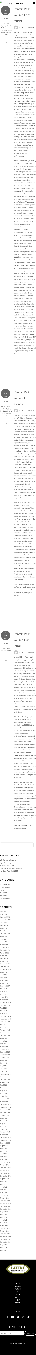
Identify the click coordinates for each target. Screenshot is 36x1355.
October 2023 (5, 933)
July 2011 (3, 1181)
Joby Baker (3, 411)
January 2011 (4, 1198)
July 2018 (3, 1008)
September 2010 (5, 1209)
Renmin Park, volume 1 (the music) (22, 15)
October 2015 (5, 1052)
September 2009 (5, 1242)
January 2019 (4, 1000)
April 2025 (3, 922)
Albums (18, 1289)
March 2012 (4, 1159)
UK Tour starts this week (8, 860)
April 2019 (3, 994)
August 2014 (4, 1082)
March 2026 (4, 914)
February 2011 (5, 1195)
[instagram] (23, 1317)
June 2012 (3, 1151)
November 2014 (5, 1077)
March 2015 (4, 1071)
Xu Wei (3, 32)
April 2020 (3, 977)
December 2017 (5, 1016)
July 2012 (3, 1148)
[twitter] (18, 1317)
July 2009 (3, 1247)
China (3, 406)
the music (8, 28)
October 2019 (5, 986)
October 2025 (5, 917)
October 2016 (5, 1035)
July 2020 (3, 972)
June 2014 (3, 1088)
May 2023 (3, 939)
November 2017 (5, 1019)
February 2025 (5, 925)
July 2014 (3, 1085)
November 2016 (5, 1033)
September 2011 (5, 1176)
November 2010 (5, 1203)
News (6, 18)
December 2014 (5, 1074)
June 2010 (3, 1217)
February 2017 (5, 1030)
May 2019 (3, 991)
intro (8, 648)
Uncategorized (5, 898)
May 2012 (3, 1154)
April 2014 (3, 1093)
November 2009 (5, 1236)
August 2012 (4, 1146)
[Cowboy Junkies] (11, 3)
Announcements (5, 884)
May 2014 (3, 1090)
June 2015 (3, 1063)
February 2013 (5, 1132)
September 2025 (5, 920)
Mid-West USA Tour (7, 865)
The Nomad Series (6, 30)
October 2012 (5, 1143)
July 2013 (3, 1118)
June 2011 (3, 1184)
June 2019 (3, 989)
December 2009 (5, 1234)
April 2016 (3, 1044)
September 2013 (5, 1112)
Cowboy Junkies (5, 887)
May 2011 (3, 1187)
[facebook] (7, 1317)
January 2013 (4, 1135)
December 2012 (5, 1137)
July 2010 (3, 1214)
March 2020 (4, 980)
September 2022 (5, 950)
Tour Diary (3, 895)
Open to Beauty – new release (10, 863)
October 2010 (5, 1206)
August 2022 (4, 953)
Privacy (18, 1303)
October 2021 (5, 964)
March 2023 (4, 942)
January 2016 (4, 1046)
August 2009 (4, 1245)
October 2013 (5, 1110)
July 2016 (3, 1038)
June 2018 (3, 1011)
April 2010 (3, 1223)
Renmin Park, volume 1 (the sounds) (22, 398)
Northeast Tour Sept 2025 (9, 871)
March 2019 (4, 997)
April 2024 (3, 931)
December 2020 (5, 967)
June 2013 (3, 1121)
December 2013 (5, 1104)
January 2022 (4, 961)
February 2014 (5, 1099)
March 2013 (4, 1129)
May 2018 (3, 1013)
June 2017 (3, 1024)
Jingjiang (3, 26)
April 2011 (3, 1190)
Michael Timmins (26, 27)
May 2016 (3, 1041)
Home (18, 1283)
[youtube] (12, 1317)
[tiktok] (28, 1317)
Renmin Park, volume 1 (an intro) (22, 640)
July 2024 (3, 928)
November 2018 (5, 1002)
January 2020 (4, 983)
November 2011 (5, 1170)
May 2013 (3, 1123)
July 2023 (3, 936)
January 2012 (4, 1165)
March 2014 (4, 1096)
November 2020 (5, 969)
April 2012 (3, 1157)
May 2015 (3, 1066)
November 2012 (5, 1140)
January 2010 (4, 1231)
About (18, 1286)
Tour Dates (4, 893)
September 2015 (5, 1055)
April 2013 (3, 1126)
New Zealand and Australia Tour (11, 868)
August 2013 (4, 1115)
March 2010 (4, 1225)
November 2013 (5, 1107)
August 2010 (4, 1212)
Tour (18, 1294)
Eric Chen (6, 23)
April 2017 (3, 1027)
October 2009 (5, 1239)
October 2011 (5, 1173)
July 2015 (3, 1060)
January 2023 (4, 944)
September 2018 (5, 1005)
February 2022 (5, 958)
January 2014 (4, 1102)
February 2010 (5, 1228)
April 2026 (3, 911)
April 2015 (3, 1068)
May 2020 (3, 975)
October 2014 (5, 1079)
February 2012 (5, 1162)
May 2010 (3, 1220)
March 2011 (4, 1192)
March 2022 (4, 956)
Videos (18, 1297)
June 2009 (3, 1250)
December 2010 (5, 1201)
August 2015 (4, 1057)
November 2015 (5, 1049)
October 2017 (5, 1022)
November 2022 (5, 947)
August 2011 (4, 1179)
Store (18, 1292)
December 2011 (5, 1168)
